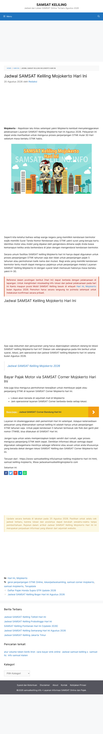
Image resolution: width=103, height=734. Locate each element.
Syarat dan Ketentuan (27, 685)
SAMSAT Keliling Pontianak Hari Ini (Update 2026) (31, 626)
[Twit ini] (11, 473)
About (55, 685)
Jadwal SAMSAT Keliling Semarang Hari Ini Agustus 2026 (35, 630)
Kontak (64, 685)
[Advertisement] (51, 42)
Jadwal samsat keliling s (75, 652)
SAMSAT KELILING (51, 5)
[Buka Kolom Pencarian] (98, 16)
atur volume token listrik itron (19, 652)
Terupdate (30, 586)
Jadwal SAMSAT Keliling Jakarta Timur (25, 635)
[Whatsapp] (25, 473)
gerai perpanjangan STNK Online (25, 582)
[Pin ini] (15, 473)
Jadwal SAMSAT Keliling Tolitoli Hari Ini (25, 617)
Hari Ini (80, 286)
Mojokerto (91, 286)
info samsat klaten (18, 655)
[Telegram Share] (20, 473)
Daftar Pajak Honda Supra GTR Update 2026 (32, 590)
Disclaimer (45, 685)
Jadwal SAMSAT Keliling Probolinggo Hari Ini (28, 621)
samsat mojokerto (13, 586)
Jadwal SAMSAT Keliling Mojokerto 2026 (33, 366)
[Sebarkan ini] (6, 473)
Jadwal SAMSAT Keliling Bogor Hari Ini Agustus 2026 (36, 594)
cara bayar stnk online (48, 652)
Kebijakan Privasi (78, 685)
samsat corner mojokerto (80, 582)
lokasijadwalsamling (55, 582)
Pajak (83, 690)
